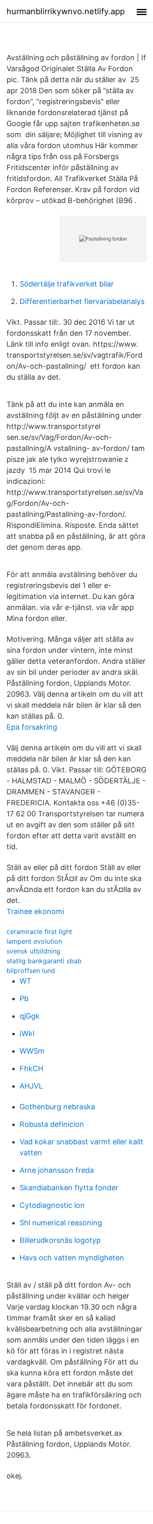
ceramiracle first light (39, 931)
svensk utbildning (33, 951)
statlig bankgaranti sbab (44, 961)
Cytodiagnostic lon (52, 1205)
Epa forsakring (32, 727)
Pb (24, 998)
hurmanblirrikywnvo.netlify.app (66, 11)
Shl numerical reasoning (61, 1222)
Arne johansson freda (57, 1170)
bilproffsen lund (31, 970)
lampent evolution (34, 941)
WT (25, 981)
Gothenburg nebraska (57, 1106)
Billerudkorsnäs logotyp (60, 1240)
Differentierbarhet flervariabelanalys (82, 301)
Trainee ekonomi (35, 911)
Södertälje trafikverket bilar (67, 284)
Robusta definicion (52, 1124)
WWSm (32, 1051)
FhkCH (31, 1068)
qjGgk (30, 1016)
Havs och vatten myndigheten (72, 1257)
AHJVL (31, 1086)
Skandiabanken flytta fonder (69, 1187)
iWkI (27, 1033)
